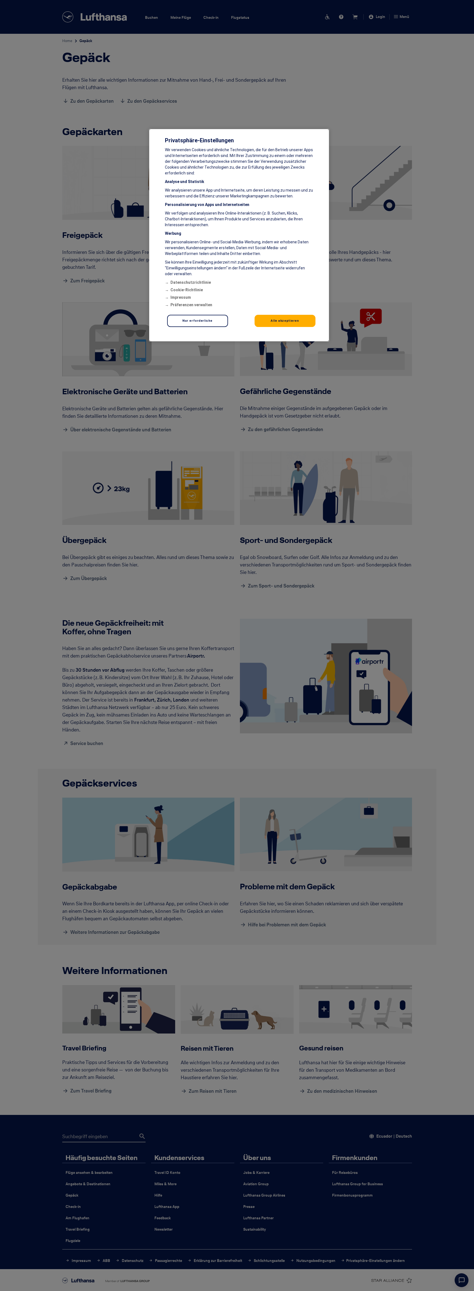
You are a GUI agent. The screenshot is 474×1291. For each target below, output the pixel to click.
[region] (239, 235)
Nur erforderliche (197, 321)
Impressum (180, 297)
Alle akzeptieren (285, 321)
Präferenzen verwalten (191, 305)
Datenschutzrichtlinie (190, 282)
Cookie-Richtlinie (186, 290)
